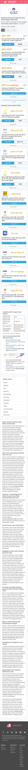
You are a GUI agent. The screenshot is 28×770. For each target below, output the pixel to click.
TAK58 (20, 120)
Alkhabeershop (7, 394)
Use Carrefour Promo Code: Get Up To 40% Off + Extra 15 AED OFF (13, 39)
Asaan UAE (12, 340)
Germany (22, 766)
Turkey (21, 761)
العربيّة (25, 2)
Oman (21, 762)
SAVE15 (20, 163)
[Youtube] (25, 732)
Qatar (21, 759)
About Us (12, 747)
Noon (4, 388)
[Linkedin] (20, 732)
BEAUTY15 (20, 142)
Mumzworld (6, 415)
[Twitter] (12, 732)
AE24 (20, 59)
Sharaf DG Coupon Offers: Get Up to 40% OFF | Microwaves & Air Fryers (13, 199)
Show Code (14, 93)
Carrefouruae (5, 427)
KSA (21, 747)
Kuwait (21, 750)
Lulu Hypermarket (7, 409)
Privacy (12, 750)
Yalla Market (6, 400)
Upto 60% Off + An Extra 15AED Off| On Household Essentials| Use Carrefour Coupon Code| (13, 54)
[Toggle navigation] (2, 2)
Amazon (5, 382)
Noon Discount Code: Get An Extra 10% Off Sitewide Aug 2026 (13, 116)
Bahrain (21, 764)
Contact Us (13, 749)
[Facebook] (3, 732)
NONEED (20, 44)
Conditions (13, 752)
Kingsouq (5, 412)
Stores (2, 747)
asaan (17, 725)
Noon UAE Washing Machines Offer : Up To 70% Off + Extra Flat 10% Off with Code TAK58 (13, 178)
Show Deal (14, 203)
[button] (14, 63)
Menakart (5, 385)
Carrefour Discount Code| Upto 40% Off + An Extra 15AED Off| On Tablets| (14, 72)
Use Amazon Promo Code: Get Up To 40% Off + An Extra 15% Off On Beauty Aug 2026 (13, 136)
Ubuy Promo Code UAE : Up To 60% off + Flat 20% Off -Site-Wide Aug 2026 (13, 218)
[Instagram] (7, 732)
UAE (21, 749)
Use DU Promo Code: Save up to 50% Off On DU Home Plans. (13, 238)
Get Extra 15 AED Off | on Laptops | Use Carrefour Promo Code (13, 89)
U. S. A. (21, 754)
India (21, 752)
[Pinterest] (16, 732)
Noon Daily (6, 397)
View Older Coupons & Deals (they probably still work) (14, 101)
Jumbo (5, 406)
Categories (3, 749)
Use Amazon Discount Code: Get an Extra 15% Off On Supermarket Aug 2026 (13, 157)
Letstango (6, 403)
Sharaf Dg (5, 391)
